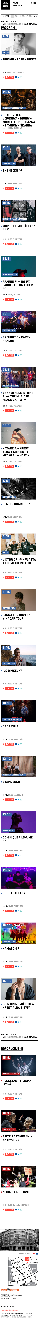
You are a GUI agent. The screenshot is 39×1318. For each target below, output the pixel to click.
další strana (30, 24)
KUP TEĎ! (9, 77)
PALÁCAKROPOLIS (17, 4)
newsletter (24, 1254)
